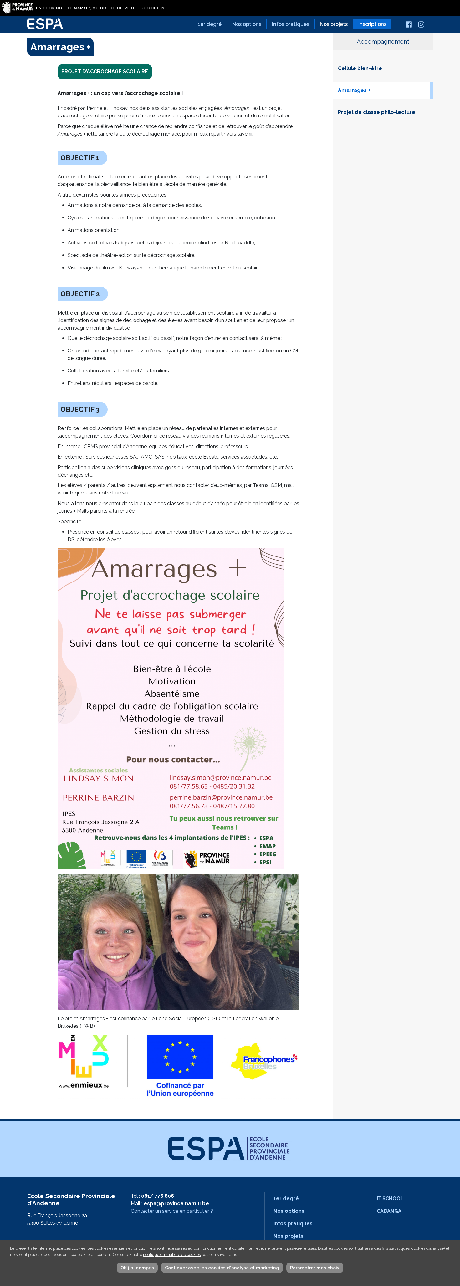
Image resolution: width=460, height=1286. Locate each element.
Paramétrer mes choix (315, 1267)
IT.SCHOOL (390, 1198)
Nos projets (334, 24)
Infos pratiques (290, 24)
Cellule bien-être (360, 68)
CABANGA (389, 1211)
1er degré (210, 24)
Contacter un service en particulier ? (172, 1211)
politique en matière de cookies (172, 1254)
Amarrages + (354, 90)
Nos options (246, 24)
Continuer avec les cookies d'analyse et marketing (222, 1267)
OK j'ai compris (137, 1267)
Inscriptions (372, 24)
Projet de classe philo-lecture (376, 112)
